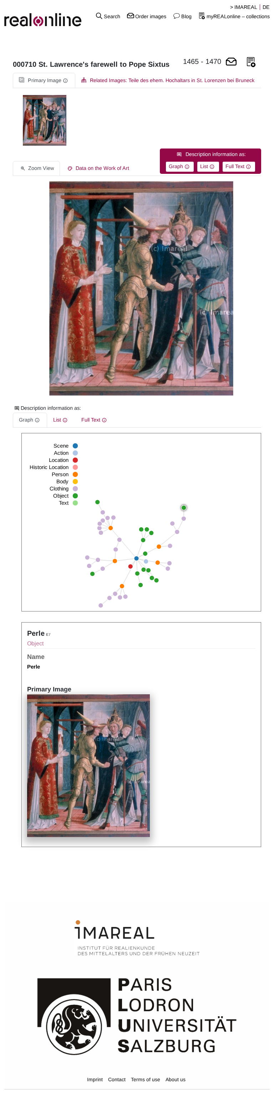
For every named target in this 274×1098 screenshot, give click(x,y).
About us (176, 1079)
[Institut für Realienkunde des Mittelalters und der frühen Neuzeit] (137, 938)
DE (266, 7)
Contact (117, 1079)
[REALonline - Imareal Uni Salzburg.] (45, 16)
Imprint (95, 1079)
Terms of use (145, 1079)
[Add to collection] (251, 62)
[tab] (44, 80)
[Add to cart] (231, 62)
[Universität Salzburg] (137, 1016)
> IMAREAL (243, 7)
